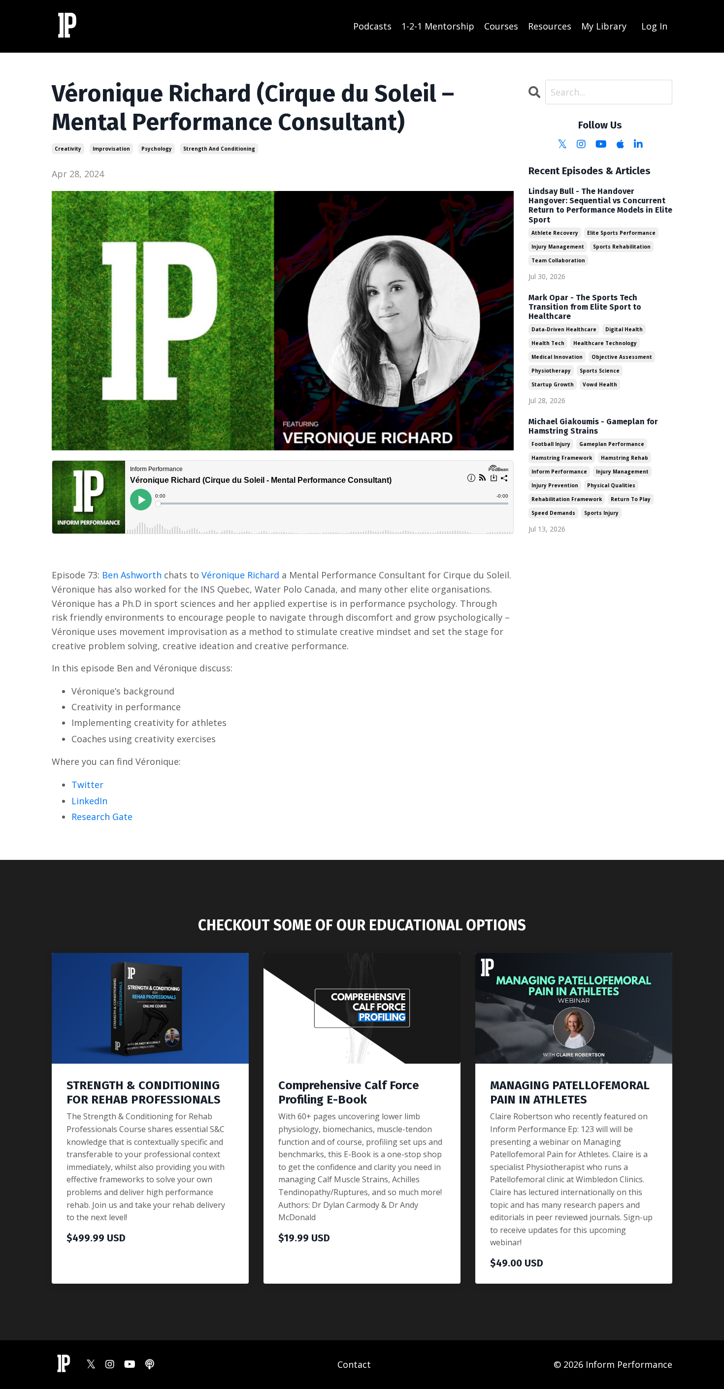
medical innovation (557, 356)
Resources (549, 26)
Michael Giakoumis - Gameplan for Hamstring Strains (593, 426)
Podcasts (372, 26)
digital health (624, 329)
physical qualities (611, 485)
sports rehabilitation (622, 246)
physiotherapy (551, 370)
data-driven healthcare (563, 329)
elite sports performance (621, 232)
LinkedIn (89, 801)
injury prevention (554, 485)
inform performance (559, 471)
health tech (547, 343)
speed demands (553, 512)
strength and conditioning (219, 148)
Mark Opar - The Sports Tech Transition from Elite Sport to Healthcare (584, 307)
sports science (600, 370)
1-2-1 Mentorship (437, 26)
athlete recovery (554, 232)
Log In (654, 26)
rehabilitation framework (566, 499)
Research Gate (101, 816)
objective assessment (622, 356)
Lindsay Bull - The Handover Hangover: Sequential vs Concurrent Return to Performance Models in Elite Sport (600, 205)
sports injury (601, 512)
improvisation (111, 148)
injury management (557, 246)
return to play (631, 499)
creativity (68, 148)
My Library (603, 26)
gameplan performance (611, 444)
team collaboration (558, 260)
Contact (354, 1364)
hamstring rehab (624, 457)
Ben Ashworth (132, 575)
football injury (550, 444)
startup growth (552, 384)
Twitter (87, 784)
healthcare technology (605, 343)
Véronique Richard (240, 575)
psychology (156, 148)
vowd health (600, 384)
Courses (501, 26)
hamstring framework (561, 457)
